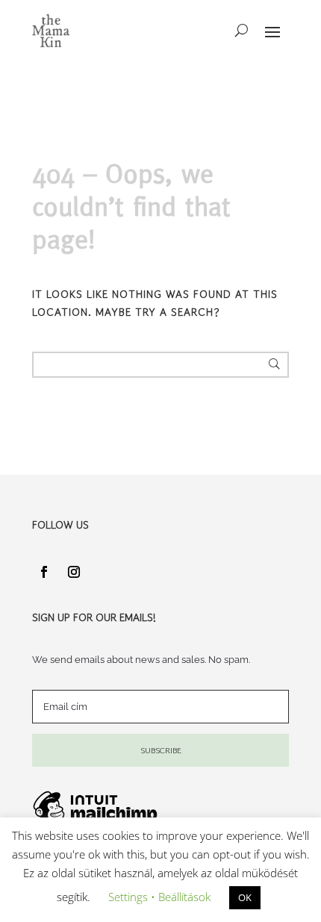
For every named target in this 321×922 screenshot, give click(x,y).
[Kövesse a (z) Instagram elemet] (74, 572)
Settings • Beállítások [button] (159, 896)
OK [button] (245, 897)
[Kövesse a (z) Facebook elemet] (44, 572)
